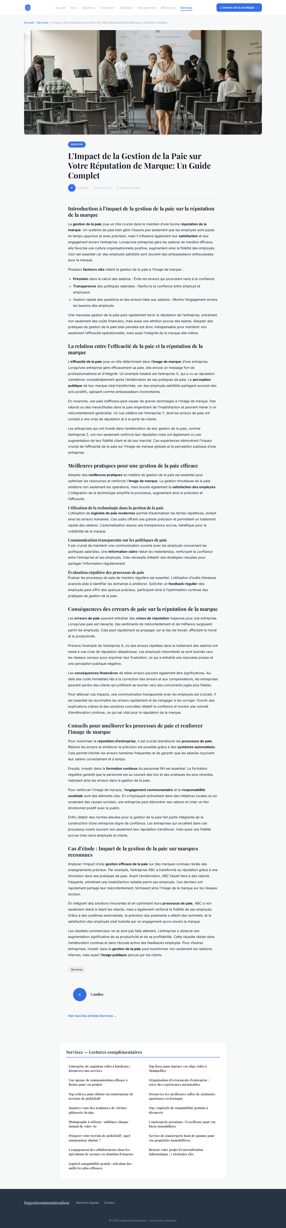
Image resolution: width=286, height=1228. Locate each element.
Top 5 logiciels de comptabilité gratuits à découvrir (178, 1110)
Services (186, 7)
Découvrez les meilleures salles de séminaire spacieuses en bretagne (182, 1096)
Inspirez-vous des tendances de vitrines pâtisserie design (98, 1110)
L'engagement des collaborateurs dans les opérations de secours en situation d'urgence (101, 1152)
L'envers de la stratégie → (239, 7)
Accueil (60, 7)
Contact (109, 1202)
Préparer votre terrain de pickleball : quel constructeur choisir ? (99, 1138)
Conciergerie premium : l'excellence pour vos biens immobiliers (182, 1124)
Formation (107, 7)
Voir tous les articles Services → (92, 1016)
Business (88, 7)
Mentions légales (87, 1202)
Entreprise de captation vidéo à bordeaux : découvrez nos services (100, 1068)
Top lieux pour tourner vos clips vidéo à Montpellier (178, 1068)
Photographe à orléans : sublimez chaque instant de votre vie (99, 1124)
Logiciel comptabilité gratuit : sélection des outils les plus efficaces (100, 1166)
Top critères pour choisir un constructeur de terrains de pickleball (101, 1096)
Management (147, 7)
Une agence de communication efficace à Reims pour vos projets (98, 1082)
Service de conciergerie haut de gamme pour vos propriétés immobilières (181, 1138)
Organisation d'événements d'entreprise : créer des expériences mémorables (179, 1082)
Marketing (168, 7)
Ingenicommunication (46, 1202)
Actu (74, 7)
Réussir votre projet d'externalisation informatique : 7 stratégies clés (176, 1152)
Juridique (126, 7)
